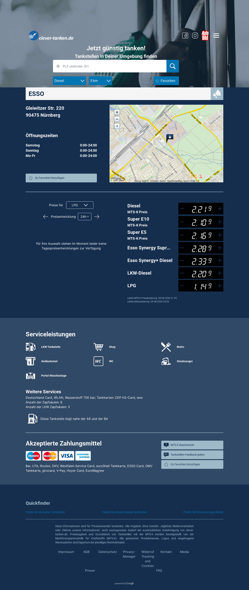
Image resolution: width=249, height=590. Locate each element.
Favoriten (168, 81)
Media (184, 552)
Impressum (66, 552)
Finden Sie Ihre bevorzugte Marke (203, 512)
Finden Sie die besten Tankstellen (45, 512)
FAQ (159, 570)
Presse (90, 570)
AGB (86, 552)
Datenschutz (107, 552)
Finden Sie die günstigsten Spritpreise (124, 512)
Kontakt (166, 552)
